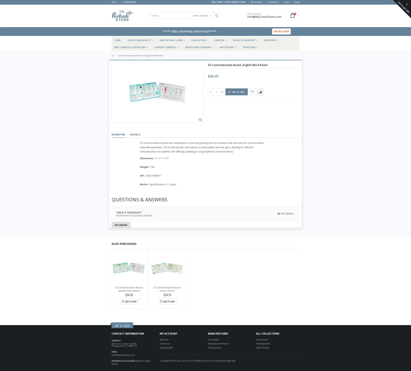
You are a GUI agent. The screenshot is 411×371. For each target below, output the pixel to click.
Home (113, 55)
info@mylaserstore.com (123, 355)
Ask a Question (286, 213)
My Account (257, 2)
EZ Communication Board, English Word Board (237, 65)
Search (217, 16)
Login (296, 2)
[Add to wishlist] (252, 91)
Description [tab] (118, 134)
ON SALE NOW (281, 31)
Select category (200, 15)
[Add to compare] (260, 91)
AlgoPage (230, 360)
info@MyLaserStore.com (264, 17)
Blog (286, 2)
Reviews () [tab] (135, 134)
